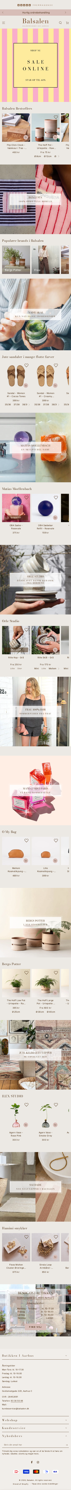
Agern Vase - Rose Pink (16, 1134)
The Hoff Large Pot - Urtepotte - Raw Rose (45, 1002)
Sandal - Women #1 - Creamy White (45, 395)
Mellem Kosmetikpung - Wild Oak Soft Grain (16, 870)
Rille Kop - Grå (16, 657)
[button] (60, 23)
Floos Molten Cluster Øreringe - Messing (16, 1266)
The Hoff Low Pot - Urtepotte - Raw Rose (16, 1002)
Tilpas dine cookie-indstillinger (45, 1484)
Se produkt (55, 137)
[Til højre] (66, 12)
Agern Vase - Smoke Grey (45, 1134)
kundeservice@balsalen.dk (15, 1408)
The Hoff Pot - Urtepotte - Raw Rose (45, 147)
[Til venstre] (4, 12)
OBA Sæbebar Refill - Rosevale (45, 527)
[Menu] (3, 23)
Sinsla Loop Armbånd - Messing (45, 1266)
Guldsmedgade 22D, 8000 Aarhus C (35, 1297)
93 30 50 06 (17, 1401)
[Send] (67, 1445)
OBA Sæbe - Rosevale (16, 527)
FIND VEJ (35, 1327)
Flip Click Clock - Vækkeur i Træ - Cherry (16, 147)
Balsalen (30, 1480)
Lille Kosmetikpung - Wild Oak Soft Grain (45, 870)
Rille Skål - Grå (46, 657)
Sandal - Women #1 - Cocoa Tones (16, 395)
